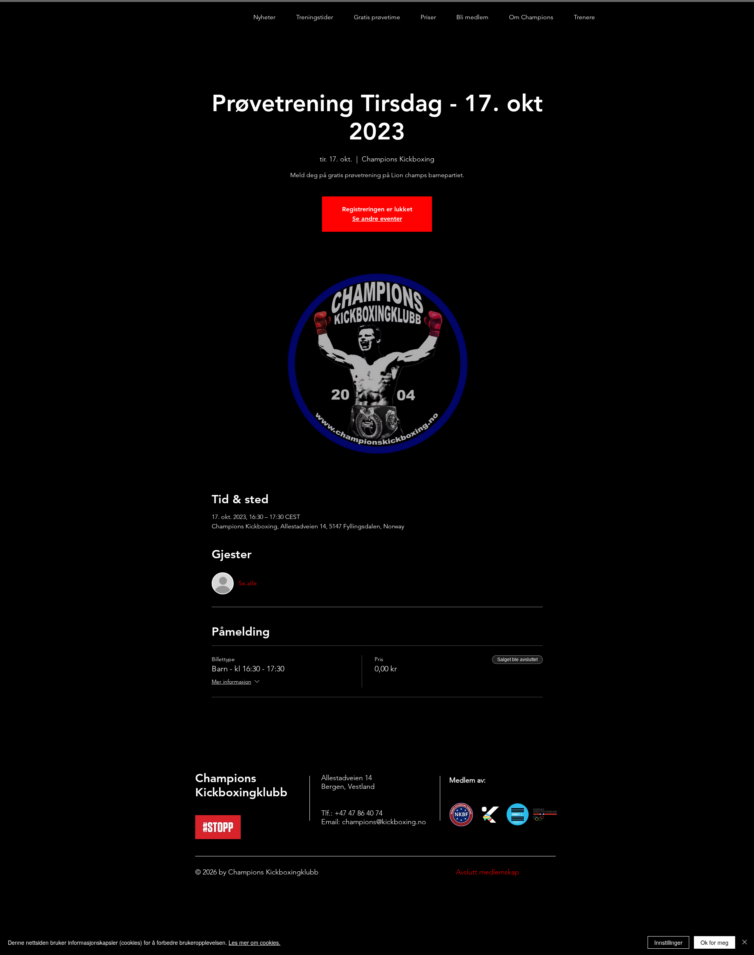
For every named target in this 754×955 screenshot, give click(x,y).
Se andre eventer (377, 218)
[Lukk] (744, 942)
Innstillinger (668, 942)
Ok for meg (714, 942)
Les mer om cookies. (254, 942)
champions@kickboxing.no (384, 822)
